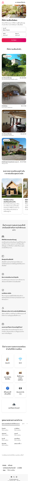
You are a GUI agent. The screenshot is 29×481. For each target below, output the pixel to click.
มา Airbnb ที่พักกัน (20, 2)
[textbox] (8, 35)
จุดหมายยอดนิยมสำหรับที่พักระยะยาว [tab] (11, 423)
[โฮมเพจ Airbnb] (3, 2)
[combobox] (14, 30)
